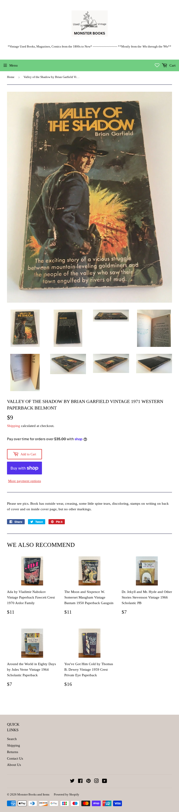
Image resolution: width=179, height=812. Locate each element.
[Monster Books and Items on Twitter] (72, 781)
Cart (172, 65)
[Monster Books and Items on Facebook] (80, 781)
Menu (13, 65)
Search (12, 739)
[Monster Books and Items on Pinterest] (88, 781)
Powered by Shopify (66, 794)
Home (10, 77)
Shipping (13, 426)
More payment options (24, 481)
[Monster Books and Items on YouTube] (104, 781)
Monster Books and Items (33, 794)
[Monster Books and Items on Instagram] (96, 781)
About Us (14, 765)
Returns (12, 752)
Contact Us (15, 758)
